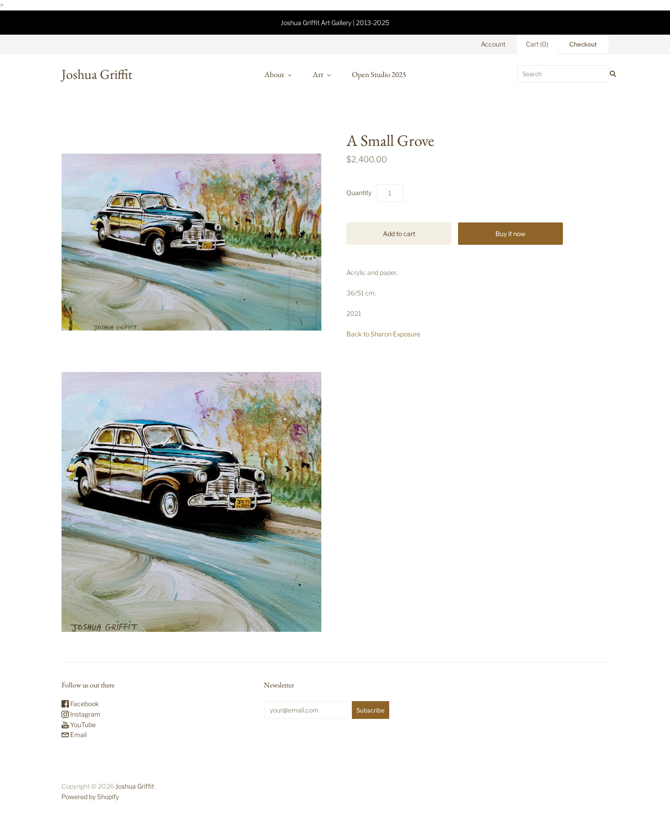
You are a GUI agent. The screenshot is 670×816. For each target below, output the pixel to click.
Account (493, 44)
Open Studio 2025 (379, 74)
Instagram (84, 714)
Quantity (358, 192)
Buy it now (510, 234)
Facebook (84, 704)
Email (78, 735)
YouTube (82, 724)
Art (318, 74)
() (537, 44)
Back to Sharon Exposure (383, 334)
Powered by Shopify (90, 797)
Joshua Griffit (135, 786)
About (274, 74)
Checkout (583, 44)
